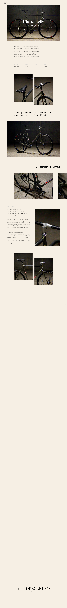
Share (65, 304)
